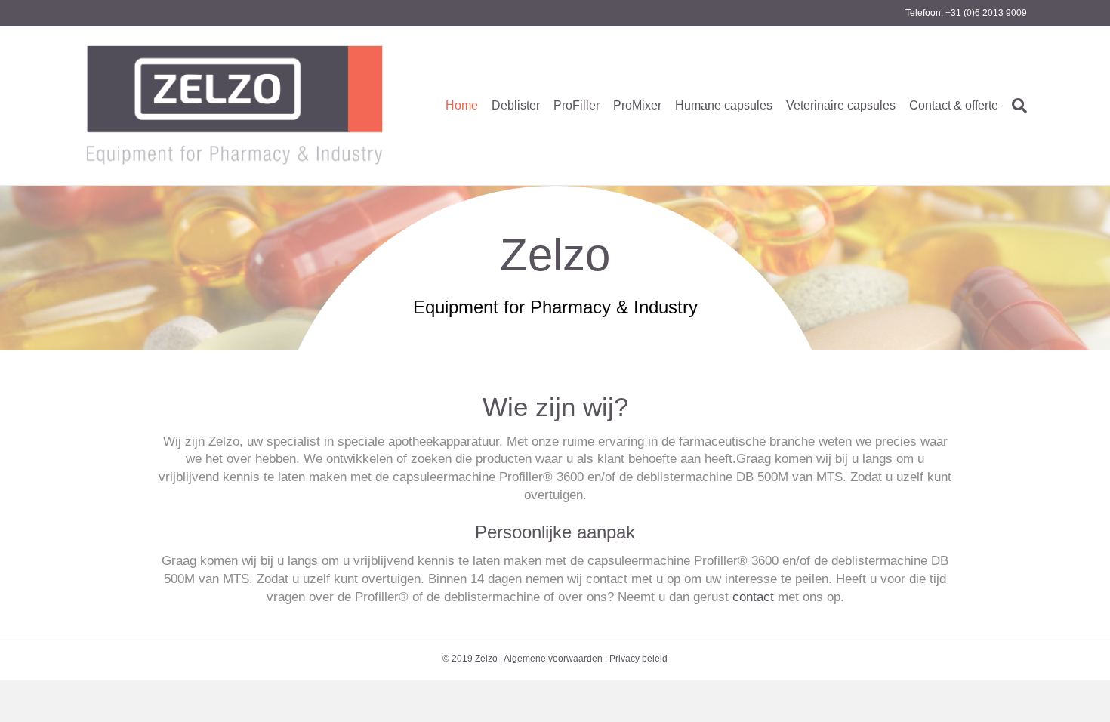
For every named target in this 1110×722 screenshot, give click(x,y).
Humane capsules (723, 105)
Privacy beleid (638, 658)
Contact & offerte (953, 105)
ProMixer (637, 105)
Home (462, 105)
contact (753, 597)
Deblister (516, 105)
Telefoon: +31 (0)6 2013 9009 (966, 13)
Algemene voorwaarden (553, 658)
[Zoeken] (1016, 105)
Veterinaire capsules (841, 105)
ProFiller (576, 105)
